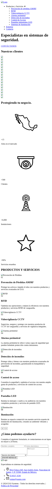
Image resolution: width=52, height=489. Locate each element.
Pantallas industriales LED (21, 22)
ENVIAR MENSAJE (9, 458)
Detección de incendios (20, 18)
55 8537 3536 (15, 476)
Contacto (9, 29)
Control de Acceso (18, 20)
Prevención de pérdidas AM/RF (23, 9)
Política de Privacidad (9, 486)
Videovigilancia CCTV (20, 13)
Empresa (9, 27)
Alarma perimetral (18, 15)
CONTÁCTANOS (8, 46)
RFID (13, 11)
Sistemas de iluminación (20, 24)
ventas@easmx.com (17, 479)
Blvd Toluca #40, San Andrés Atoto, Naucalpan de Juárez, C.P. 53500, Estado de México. (28, 471)
